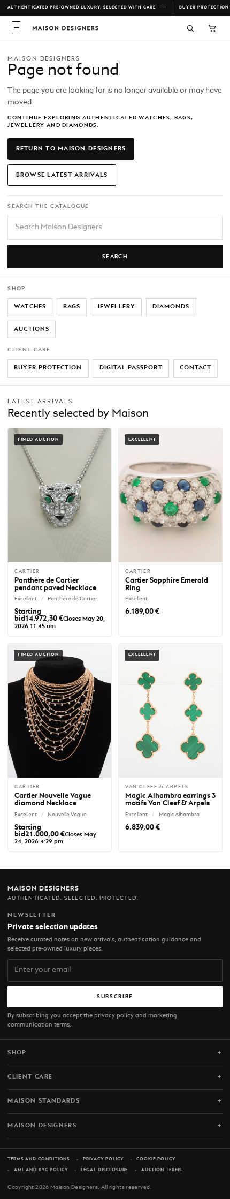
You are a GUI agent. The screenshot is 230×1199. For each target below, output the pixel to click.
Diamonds (171, 307)
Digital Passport (131, 368)
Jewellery (116, 307)
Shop (16, 1053)
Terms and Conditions (38, 1159)
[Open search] (190, 27)
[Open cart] (212, 27)
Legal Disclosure (104, 1170)
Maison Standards (43, 1101)
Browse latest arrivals (62, 175)
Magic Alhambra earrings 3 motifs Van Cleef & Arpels (170, 800)
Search (115, 256)
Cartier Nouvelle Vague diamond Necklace (52, 800)
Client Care (29, 1077)
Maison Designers (41, 1125)
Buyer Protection (48, 368)
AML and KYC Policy (41, 1170)
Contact (195, 368)
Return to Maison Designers (71, 149)
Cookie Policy (155, 1159)
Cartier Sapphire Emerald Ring (166, 584)
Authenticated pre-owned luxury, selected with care (81, 7)
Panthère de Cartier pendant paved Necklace (55, 584)
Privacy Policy (103, 1159)
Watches (29, 307)
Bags (71, 307)
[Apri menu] (16, 28)
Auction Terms (161, 1170)
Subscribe (115, 996)
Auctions (31, 329)
